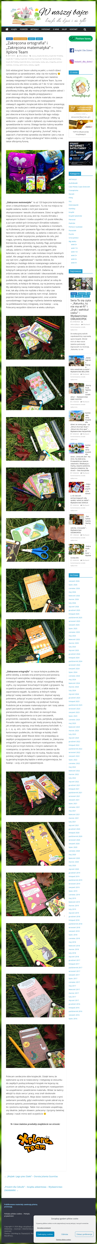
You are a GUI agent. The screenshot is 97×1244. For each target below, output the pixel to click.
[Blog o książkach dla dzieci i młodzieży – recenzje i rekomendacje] (7, 29)
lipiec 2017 (73, 978)
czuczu (34, 56)
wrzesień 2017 (74, 971)
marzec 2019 (74, 905)
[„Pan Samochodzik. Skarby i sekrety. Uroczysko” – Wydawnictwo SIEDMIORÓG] (76, 515)
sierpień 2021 (74, 800)
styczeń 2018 (74, 956)
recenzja (16, 65)
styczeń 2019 (74, 913)
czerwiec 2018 (74, 938)
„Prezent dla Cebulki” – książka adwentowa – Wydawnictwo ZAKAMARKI (33, 1188)
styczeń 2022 (74, 781)
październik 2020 (75, 836)
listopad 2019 (74, 876)
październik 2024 (75, 661)
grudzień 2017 (74, 960)
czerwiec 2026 (74, 588)
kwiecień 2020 (74, 858)
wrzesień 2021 (74, 796)
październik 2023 (75, 705)
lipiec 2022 (73, 760)
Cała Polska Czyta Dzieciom (79, 187)
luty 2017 (72, 997)
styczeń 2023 (74, 738)
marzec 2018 (74, 949)
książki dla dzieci (25, 62)
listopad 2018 (74, 920)
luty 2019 (72, 909)
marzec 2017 (74, 993)
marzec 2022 (74, 774)
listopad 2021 (74, 789)
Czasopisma (73, 190)
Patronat (46, 29)
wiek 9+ (39, 39)
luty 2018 (72, 953)
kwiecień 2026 (74, 596)
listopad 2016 (74, 1008)
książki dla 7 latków (41, 59)
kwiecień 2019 (74, 902)
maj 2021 (72, 811)
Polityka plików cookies (63, 1240)
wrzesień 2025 (74, 621)
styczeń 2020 (74, 869)
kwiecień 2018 (74, 946)
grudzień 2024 (74, 654)
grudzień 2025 (74, 610)
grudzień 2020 (74, 829)
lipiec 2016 (73, 1018)
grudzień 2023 (74, 698)
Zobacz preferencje (84, 1234)
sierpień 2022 (74, 756)
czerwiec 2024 (74, 676)
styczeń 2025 (74, 650)
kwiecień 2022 (74, 771)
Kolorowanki (73, 205)
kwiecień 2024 (74, 683)
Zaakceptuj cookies (45, 1234)
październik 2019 (75, 880)
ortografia (52, 62)
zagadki (37, 65)
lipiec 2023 (73, 716)
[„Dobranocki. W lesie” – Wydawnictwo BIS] (76, 545)
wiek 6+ (31, 39)
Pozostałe (72, 230)
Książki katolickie (75, 216)
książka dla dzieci (42, 56)
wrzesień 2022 (74, 752)
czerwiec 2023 (74, 720)
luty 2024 (72, 690)
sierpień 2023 (74, 712)
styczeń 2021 (74, 825)
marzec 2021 (74, 818)
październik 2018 (75, 924)
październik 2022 (75, 749)
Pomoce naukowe (20, 39)
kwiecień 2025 (74, 639)
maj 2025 (72, 636)
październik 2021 (75, 792)
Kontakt (73, 29)
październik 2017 (75, 967)
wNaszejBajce (23, 56)
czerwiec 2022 (74, 763)
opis (47, 62)
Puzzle (71, 234)
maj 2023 (72, 723)
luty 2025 (72, 647)
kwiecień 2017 (74, 989)
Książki (14, 29)
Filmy (71, 198)
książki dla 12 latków (27, 59)
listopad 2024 (74, 658)
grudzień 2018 (74, 916)
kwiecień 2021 (74, 814)
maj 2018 (72, 942)
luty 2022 (72, 778)
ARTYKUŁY (73, 179)
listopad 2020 (74, 833)
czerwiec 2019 (74, 895)
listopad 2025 (74, 614)
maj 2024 (72, 679)
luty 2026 (72, 603)
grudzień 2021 (74, 785)
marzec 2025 (74, 643)
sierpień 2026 (74, 581)
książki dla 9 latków (12, 62)
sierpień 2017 (74, 975)
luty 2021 (72, 822)
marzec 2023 (74, 730)
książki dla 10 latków (56, 56)
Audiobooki (73, 183)
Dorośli (71, 194)
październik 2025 (75, 617)
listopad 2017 (74, 964)
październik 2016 (75, 1011)
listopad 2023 (74, 701)
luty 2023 (72, 734)
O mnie (56, 29)
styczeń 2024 (74, 694)
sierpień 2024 (74, 668)
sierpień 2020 (74, 843)
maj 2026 (72, 592)
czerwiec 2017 (74, 982)
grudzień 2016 (74, 1004)
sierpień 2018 (74, 931)
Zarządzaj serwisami (44, 1228)
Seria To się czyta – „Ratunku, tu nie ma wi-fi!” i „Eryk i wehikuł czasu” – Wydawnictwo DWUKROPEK (81, 310)
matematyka (35, 62)
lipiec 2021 (73, 803)
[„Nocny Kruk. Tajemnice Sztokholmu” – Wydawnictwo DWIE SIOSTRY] (76, 384)
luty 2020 (72, 865)
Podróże (24, 29)
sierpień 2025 (74, 625)
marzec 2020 (74, 862)
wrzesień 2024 (74, 665)
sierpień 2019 (74, 887)
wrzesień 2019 (74, 884)
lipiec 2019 (73, 891)
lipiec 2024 (73, 672)
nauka (43, 62)
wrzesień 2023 (74, 709)
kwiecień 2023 (74, 727)
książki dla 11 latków (12, 59)
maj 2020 (72, 854)
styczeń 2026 (74, 606)
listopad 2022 (74, 745)
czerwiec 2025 (74, 632)
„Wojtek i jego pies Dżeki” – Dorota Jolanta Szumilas (31, 1176)
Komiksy (72, 208)
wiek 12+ (74, 248)
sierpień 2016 (74, 1015)
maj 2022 (72, 767)
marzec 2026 (74, 599)
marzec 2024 (74, 687)
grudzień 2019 (74, 873)
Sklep (64, 29)
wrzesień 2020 (74, 840)
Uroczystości (74, 238)
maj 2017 (72, 986)
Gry (70, 201)
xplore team (23, 65)
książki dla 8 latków (54, 59)
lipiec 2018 (73, 935)
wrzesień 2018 (74, 927)
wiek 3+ (74, 255)
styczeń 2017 (74, 1000)
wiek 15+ (74, 252)
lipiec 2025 (73, 628)
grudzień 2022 (74, 741)
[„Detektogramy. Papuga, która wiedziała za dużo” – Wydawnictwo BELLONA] (76, 357)
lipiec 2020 (73, 847)
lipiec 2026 (73, 585)
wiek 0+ (74, 244)
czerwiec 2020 (74, 851)
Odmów (64, 1234)
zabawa (30, 65)
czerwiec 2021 (74, 807)
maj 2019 (72, 898)
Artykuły (35, 29)
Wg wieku (72, 241)
